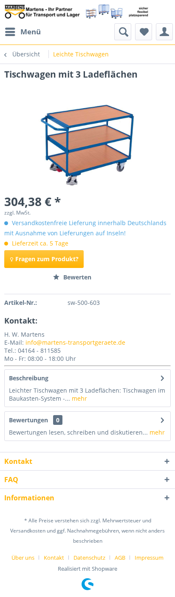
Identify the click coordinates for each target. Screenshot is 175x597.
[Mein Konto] (164, 31)
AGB (120, 557)
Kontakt (54, 557)
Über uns (22, 557)
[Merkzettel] (143, 31)
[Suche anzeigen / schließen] (122, 31)
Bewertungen (28, 420)
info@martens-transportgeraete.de (75, 342)
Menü (30, 31)
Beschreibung (28, 378)
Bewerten (76, 277)
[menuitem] (22, 31)
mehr (78, 398)
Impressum (149, 557)
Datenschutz (89, 557)
